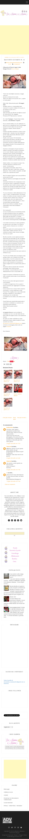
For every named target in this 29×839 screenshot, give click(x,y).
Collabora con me (8, 792)
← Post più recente (7, 417)
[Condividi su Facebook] (11, 364)
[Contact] (21, 827)
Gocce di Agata (15, 68)
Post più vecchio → (22, 417)
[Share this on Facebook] (7, 361)
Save (12, 361)
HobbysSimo (9, 427)
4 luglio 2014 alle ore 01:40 (13, 458)
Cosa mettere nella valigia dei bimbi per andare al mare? (16, 575)
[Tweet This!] (9, 361)
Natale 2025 (13, 596)
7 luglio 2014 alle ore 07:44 (13, 481)
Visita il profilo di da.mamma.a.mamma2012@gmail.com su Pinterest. (14, 682)
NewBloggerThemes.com (15, 836)
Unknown (8, 446)
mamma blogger (9, 57)
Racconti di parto (19, 57)
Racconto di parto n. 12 (14, 60)
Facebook (9, 326)
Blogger (18, 832)
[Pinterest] (15, 827)
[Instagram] (18, 827)
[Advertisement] (14, 40)
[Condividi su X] (9, 364)
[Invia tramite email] (6, 364)
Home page (7, 789)
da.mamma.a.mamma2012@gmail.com (12, 323)
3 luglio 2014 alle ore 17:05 (13, 443)
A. (7, 472)
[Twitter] (12, 827)
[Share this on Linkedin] (14, 361)
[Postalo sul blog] (8, 364)
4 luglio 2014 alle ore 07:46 (13, 469)
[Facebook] (9, 827)
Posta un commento (10, 484)
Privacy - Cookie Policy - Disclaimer (13, 805)
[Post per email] (4, 364)
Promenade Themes (13, 835)
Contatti (6, 795)
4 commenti (17, 64)
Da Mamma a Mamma (18, 831)
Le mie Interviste (8, 802)
